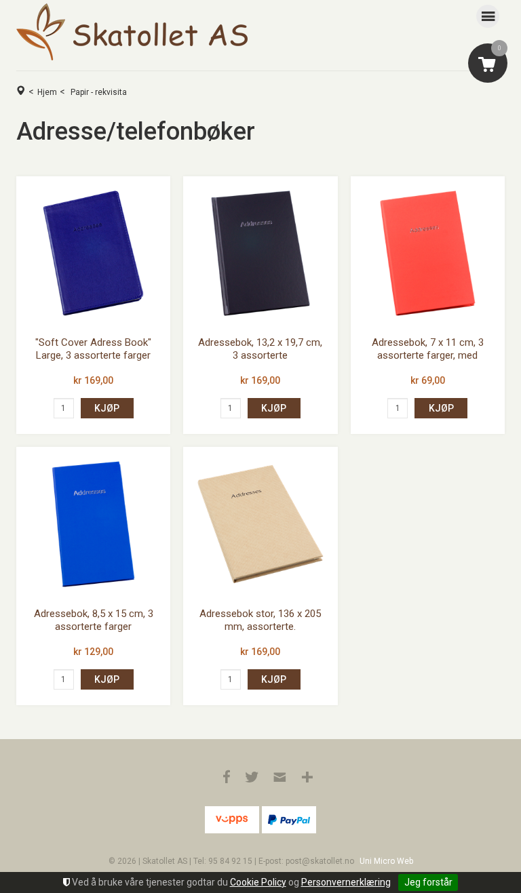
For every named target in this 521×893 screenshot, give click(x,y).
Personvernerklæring (346, 882)
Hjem (47, 92)
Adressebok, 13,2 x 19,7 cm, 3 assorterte (260, 349)
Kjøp (106, 408)
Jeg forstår (428, 882)
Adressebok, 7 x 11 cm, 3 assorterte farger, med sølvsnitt (428, 355)
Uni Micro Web (386, 861)
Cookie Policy (258, 882)
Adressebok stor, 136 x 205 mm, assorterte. (260, 620)
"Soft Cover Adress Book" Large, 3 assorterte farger (93, 349)
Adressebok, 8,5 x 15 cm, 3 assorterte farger (93, 620)
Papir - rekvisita (99, 92)
